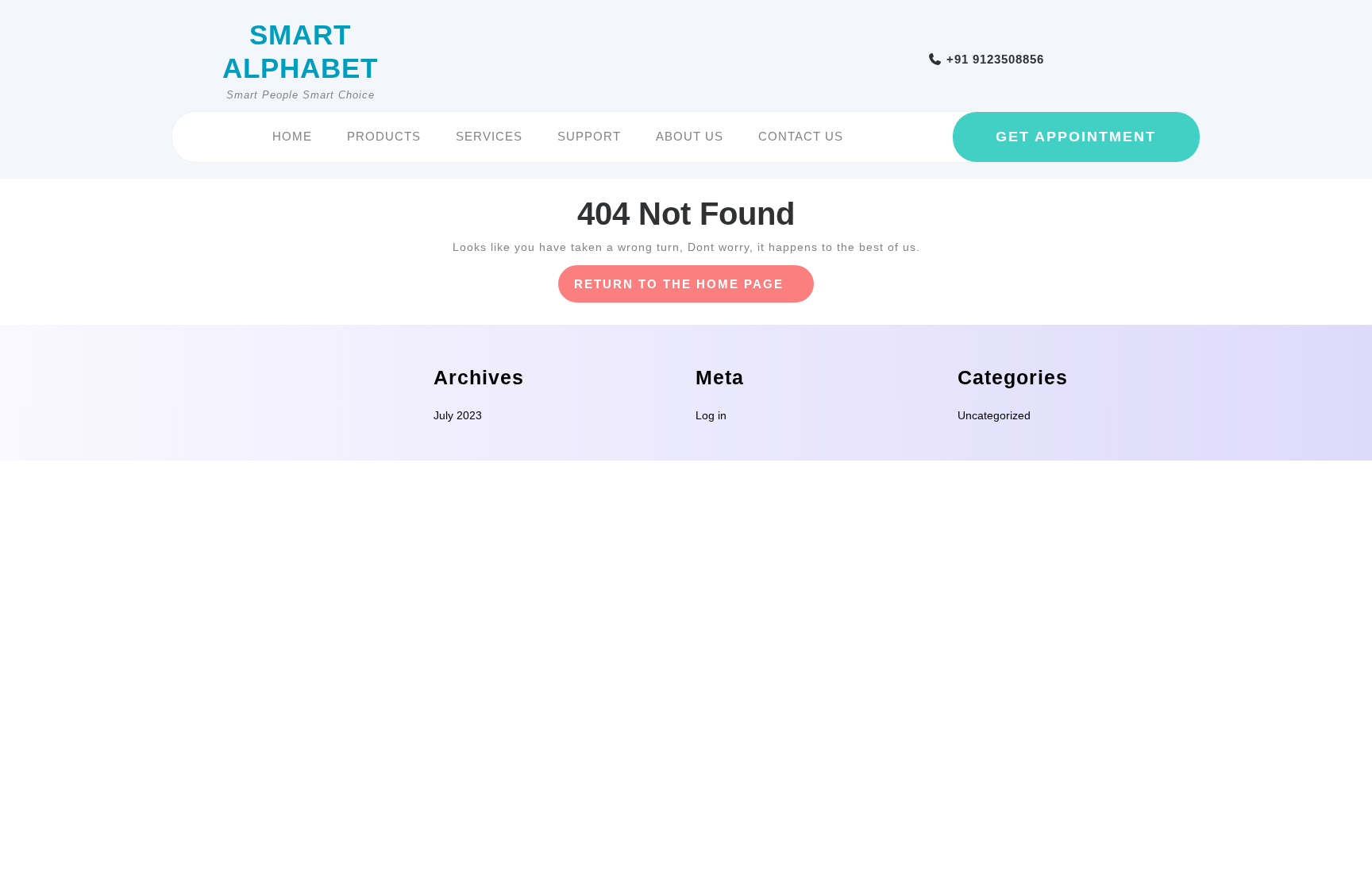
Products (384, 136)
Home (292, 136)
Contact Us (800, 136)
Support (589, 136)
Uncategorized (994, 415)
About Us (689, 136)
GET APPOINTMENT (1076, 137)
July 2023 (458, 415)
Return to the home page (694, 289)
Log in (711, 415)
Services (489, 136)
